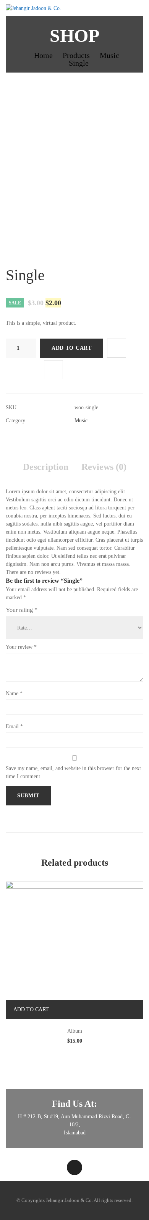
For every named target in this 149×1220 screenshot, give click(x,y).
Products (76, 55)
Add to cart (72, 348)
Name (14, 693)
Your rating (21, 610)
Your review (21, 647)
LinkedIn (74, 1167)
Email (14, 726)
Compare (53, 369)
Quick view (121, 1010)
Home (43, 55)
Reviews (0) (103, 466)
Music (109, 55)
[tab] (45, 466)
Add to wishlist (116, 348)
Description (45, 466)
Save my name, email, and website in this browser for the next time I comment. (73, 772)
